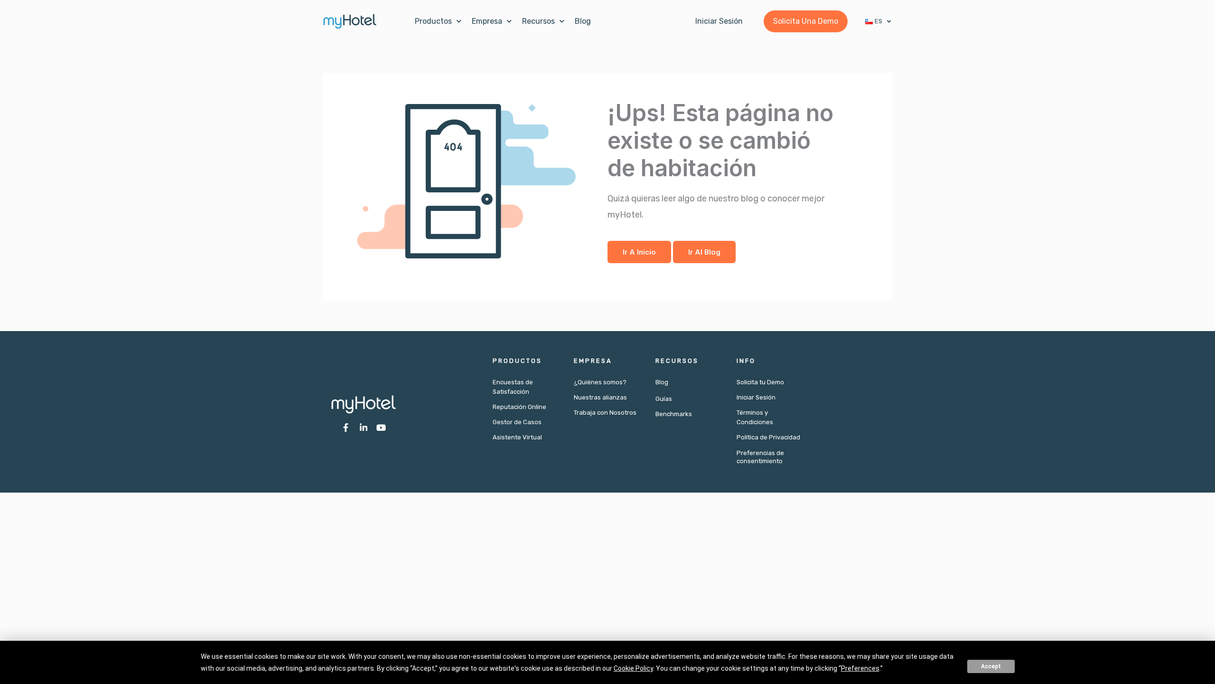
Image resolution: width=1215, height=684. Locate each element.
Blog (583, 21)
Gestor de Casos (517, 422)
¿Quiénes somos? (600, 382)
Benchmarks (673, 414)
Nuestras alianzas (600, 397)
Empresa (487, 21)
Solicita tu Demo (760, 382)
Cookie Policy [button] (633, 668)
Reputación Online (519, 406)
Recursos (538, 21)
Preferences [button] (860, 668)
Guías (663, 398)
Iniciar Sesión (756, 397)
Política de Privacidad (768, 437)
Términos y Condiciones (755, 417)
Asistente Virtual (517, 437)
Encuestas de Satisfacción (513, 387)
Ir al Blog (704, 251)
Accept (991, 666)
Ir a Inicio (639, 251)
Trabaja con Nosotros (605, 412)
